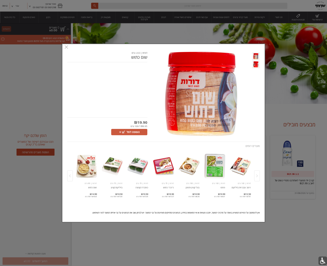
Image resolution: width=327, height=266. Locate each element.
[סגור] (66, 47)
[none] (240, 172)
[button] (256, 57)
